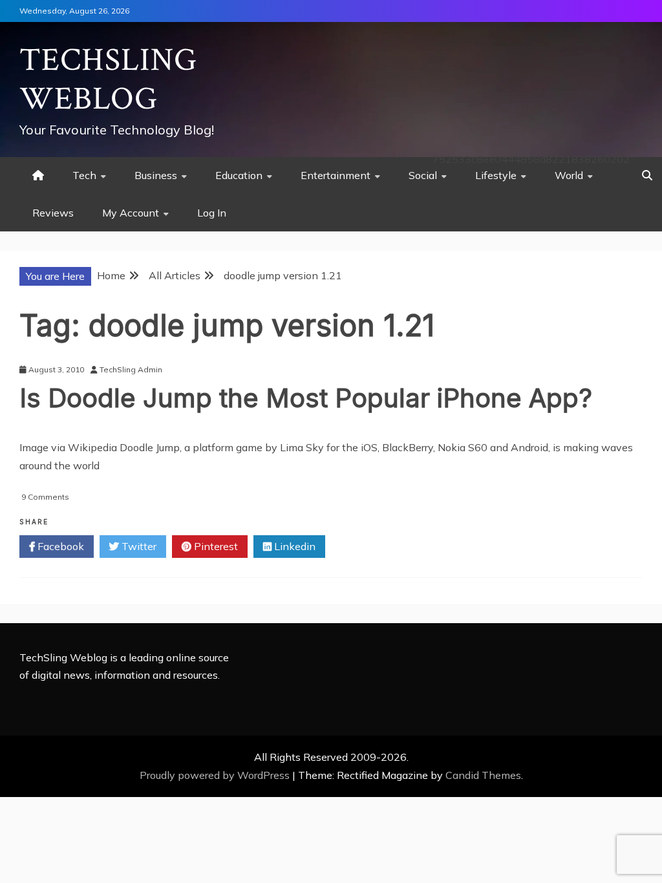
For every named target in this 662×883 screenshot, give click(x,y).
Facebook (59, 546)
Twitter (137, 546)
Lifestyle (496, 175)
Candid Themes (483, 775)
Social (423, 175)
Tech (84, 175)
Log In (211, 212)
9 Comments (45, 497)
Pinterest (214, 546)
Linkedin (293, 546)
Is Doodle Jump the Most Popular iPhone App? (305, 398)
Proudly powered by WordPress (216, 775)
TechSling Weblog (108, 79)
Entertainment (335, 175)
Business (155, 175)
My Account (130, 212)
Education (238, 175)
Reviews (53, 212)
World (569, 175)
